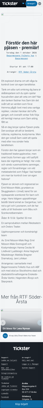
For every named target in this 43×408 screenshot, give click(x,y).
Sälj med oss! (28, 360)
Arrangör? (31, 3)
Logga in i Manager (30, 364)
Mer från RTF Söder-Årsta (21, 299)
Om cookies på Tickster (7, 378)
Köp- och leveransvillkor (8, 368)
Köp (5, 336)
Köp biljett (21, 404)
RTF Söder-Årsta (27, 72)
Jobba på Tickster (9, 386)
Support (4, 364)
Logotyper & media (9, 390)
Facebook (5, 397)
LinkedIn (4, 393)
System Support (28, 368)
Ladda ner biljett (9, 360)
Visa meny (23, 3)
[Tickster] (10, 3)
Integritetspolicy (9, 373)
